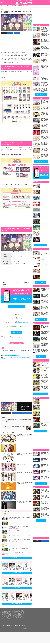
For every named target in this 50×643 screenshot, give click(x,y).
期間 (19, 355)
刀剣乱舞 (17, 355)
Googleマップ (13, 261)
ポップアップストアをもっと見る (40, 161)
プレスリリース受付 (17, 625)
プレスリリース (11, 618)
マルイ (12, 357)
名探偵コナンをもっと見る (40, 319)
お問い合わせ (19, 618)
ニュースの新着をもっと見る (16, 557)
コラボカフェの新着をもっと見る (17, 603)
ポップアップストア (12, 355)
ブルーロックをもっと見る (40, 483)
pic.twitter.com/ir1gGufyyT (17, 323)
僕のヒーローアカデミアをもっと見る (40, 393)
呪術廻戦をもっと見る (40, 356)
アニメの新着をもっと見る (17, 572)
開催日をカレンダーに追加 (16, 343)
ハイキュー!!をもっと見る (40, 282)
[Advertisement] (16, 43)
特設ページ (13, 254)
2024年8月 (6, 355)
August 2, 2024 (23, 326)
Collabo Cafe (25, 3)
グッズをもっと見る (17, 587)
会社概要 (3, 625)
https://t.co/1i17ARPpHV (21, 322)
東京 (17, 357)
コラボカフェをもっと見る (40, 94)
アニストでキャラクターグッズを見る (16, 306)
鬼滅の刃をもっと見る (40, 520)
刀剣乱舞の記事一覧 (16, 332)
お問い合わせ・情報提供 (9, 625)
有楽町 (15, 357)
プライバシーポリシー (25, 625)
